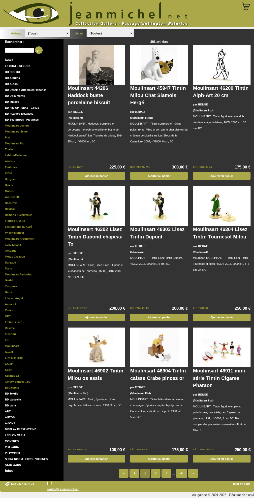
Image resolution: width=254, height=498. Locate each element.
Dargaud (10, 262)
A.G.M (9, 351)
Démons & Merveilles (18, 214)
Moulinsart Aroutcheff (19, 238)
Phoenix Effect (14, 232)
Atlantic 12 (12, 375)
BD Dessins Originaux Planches (25, 89)
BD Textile (11, 393)
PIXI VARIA (12, 447)
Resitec (10, 328)
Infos (9, 471)
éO (7, 339)
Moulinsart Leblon (17, 125)
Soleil (8, 369)
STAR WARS (13, 465)
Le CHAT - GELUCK (18, 66)
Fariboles (11, 167)
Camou (9, 310)
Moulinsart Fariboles (18, 274)
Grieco (9, 191)
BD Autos (11, 83)
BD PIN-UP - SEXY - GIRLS (22, 107)
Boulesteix (12, 387)
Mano (8, 268)
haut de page (241, 483)
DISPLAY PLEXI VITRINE (20, 429)
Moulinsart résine (16, 131)
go (38, 50)
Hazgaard (11, 179)
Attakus (10, 161)
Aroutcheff (12, 197)
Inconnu (10, 333)
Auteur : (17, 33)
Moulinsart (12, 345)
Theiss (9, 149)
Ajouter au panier (96, 175)
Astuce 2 (10, 304)
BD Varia (10, 405)
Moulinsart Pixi (14, 143)
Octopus (10, 250)
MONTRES (12, 441)
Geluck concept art (17, 381)
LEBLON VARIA (15, 435)
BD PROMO (12, 71)
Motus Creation (15, 256)
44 (181, 473)
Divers (9, 185)
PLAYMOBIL (13, 453)
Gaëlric (9, 280)
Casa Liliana (13, 244)
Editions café (13, 322)
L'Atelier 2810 (14, 357)
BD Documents (15, 95)
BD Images (12, 101)
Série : (81, 33)
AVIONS (10, 423)
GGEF (9, 363)
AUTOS (10, 417)
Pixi (7, 137)
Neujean (10, 208)
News (9, 60)
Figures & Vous (15, 220)
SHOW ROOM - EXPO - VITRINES (26, 459)
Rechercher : (14, 42)
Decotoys (11, 202)
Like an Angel (14, 298)
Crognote (11, 286)
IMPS (8, 316)
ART (8, 411)
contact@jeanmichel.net (63, 489)
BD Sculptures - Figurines (22, 119)
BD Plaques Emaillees (19, 113)
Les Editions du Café (18, 226)
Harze (8, 292)
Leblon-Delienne (16, 155)
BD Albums (12, 77)
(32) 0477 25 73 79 (22, 483)
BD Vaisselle (13, 399)
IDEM (8, 173)
